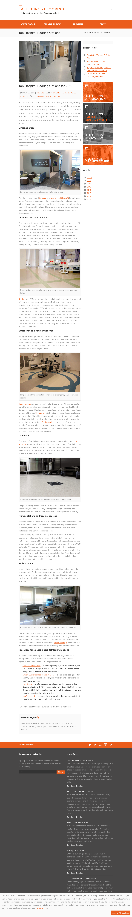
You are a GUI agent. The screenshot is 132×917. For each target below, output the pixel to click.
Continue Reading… (75, 786)
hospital (57, 96)
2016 (89, 190)
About (103, 24)
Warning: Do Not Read (97, 70)
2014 (89, 196)
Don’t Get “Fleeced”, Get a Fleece (80, 760)
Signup (60, 772)
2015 (89, 193)
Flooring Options (39, 96)
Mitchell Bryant (42, 93)
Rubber (22, 299)
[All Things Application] (98, 92)
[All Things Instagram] (98, 134)
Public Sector (25, 96)
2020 (89, 177)
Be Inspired (78, 24)
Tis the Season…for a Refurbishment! (80, 791)
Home (86, 32)
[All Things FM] (98, 113)
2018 (89, 184)
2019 (89, 180)
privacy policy (41, 908)
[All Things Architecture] (98, 155)
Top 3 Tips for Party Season (99, 67)
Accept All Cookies (120, 913)
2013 (89, 199)
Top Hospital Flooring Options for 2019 (45, 86)
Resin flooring (25, 404)
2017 (89, 187)
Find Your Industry (52, 24)
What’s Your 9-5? (28, 24)
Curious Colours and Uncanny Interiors (81, 878)
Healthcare (50, 96)
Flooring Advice (70, 93)
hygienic (40, 413)
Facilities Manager (57, 93)
